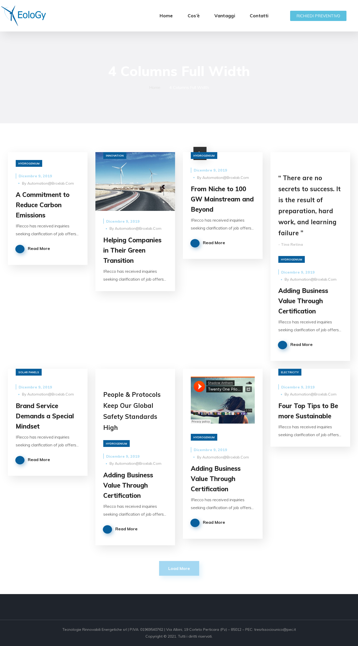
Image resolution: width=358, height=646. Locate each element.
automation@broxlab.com (50, 183)
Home (154, 87)
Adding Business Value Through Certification (303, 301)
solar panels (28, 372)
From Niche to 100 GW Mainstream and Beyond (222, 199)
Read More (39, 248)
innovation (115, 155)
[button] (318, 16)
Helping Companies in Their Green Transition (132, 250)
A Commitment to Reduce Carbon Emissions (42, 205)
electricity (290, 372)
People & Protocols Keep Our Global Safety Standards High (132, 411)
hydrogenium (29, 163)
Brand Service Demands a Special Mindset (45, 416)
